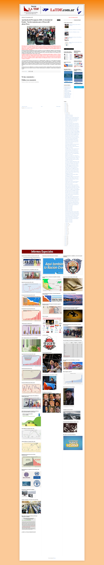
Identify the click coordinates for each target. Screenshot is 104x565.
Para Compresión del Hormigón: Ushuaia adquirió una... (72, 162)
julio (66, 227)
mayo (66, 229)
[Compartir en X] (31, 71)
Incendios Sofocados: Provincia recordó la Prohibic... (72, 140)
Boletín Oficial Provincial (68, 87)
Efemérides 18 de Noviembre (69, 173)
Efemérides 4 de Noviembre (68, 219)
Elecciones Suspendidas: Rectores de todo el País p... (71, 184)
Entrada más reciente (24, 106)
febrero (67, 233)
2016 (65, 238)
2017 (65, 237)
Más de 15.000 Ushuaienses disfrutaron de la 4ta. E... (72, 197)
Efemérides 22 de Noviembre (69, 154)
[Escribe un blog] (29, 71)
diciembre (67, 112)
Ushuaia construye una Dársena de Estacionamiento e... (72, 170)
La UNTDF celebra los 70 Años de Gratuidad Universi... (72, 148)
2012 (65, 243)
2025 (65, 104)
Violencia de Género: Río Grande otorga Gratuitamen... (72, 127)
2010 (65, 245)
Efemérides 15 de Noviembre (69, 180)
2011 (65, 244)
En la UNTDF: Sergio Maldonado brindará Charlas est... (72, 176)
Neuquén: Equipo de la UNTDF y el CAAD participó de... (72, 132)
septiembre (67, 224)
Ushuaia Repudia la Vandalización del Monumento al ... (72, 133)
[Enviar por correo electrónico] (28, 71)
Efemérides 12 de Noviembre (69, 195)
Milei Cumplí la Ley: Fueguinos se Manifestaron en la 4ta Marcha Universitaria (73, 30)
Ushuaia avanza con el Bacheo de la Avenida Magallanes (72, 189)
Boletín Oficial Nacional (68, 86)
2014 (65, 240)
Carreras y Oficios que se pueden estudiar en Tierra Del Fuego (75, 42)
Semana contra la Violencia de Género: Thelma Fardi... (72, 146)
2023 (65, 106)
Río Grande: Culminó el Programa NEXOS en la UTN (72, 134)
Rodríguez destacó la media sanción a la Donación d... (72, 155)
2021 (65, 109)
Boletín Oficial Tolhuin (67, 95)
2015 (65, 239)
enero (66, 234)
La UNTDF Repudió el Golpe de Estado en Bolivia (71, 174)
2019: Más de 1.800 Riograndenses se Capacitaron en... (72, 125)
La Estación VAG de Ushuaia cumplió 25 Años (71, 120)
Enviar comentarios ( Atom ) (28, 107)
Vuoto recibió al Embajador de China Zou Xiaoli (71, 216)
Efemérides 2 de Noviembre (68, 220)
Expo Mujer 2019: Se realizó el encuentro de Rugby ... (72, 191)
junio (66, 228)
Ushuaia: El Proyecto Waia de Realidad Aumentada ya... (72, 202)
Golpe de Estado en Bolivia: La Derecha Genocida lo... (72, 196)
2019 (65, 111)
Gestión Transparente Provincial (67, 89)
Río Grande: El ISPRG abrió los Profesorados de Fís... (72, 166)
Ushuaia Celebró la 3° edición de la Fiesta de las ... (71, 167)
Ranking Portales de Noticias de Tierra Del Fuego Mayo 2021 (75, 37)
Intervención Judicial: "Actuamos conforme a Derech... (72, 211)
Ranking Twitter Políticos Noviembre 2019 (70, 145)
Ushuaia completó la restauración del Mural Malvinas (72, 194)
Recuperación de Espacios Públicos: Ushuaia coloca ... (72, 177)
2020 (65, 110)
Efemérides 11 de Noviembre (69, 205)
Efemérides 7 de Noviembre (68, 209)
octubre (67, 223)
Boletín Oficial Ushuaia (67, 96)
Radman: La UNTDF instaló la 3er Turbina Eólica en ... (72, 119)
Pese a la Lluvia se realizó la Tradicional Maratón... (71, 138)
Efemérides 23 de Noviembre (69, 147)
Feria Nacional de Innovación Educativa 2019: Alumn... (72, 213)
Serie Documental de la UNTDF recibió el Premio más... (72, 198)
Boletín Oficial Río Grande (68, 93)
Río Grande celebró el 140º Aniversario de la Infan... (72, 163)
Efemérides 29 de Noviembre (69, 116)
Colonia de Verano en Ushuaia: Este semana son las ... (72, 141)
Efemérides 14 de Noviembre (69, 183)
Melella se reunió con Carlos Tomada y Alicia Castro (71, 130)
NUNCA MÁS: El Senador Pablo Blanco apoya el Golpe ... (72, 187)
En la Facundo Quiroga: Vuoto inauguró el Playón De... (72, 137)
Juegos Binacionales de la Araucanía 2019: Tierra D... (72, 169)
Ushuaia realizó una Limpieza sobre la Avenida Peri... (72, 152)
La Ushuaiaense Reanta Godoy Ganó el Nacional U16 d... (72, 126)
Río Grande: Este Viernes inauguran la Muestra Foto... (72, 118)
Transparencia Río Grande (68, 94)
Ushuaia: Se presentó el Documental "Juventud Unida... (72, 124)
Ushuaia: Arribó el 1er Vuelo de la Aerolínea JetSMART (72, 131)
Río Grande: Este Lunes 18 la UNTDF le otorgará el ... (72, 190)
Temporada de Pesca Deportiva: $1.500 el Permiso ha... (72, 217)
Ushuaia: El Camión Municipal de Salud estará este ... (72, 139)
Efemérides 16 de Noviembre (69, 175)
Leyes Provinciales (67, 92)
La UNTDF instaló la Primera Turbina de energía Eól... (72, 159)
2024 (65, 105)
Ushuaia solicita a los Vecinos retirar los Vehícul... (71, 182)
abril (66, 230)
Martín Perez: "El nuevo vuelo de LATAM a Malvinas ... (72, 153)
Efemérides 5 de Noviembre (68, 210)
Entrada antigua (58, 106)
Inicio (42, 106)
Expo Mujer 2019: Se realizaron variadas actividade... (72, 188)
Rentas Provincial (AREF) (68, 91)
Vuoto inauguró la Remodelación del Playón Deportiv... (72, 212)
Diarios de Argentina (79, 87)
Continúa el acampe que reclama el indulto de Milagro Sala (74, 25)
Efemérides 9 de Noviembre (68, 206)
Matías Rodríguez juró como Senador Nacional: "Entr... (72, 117)
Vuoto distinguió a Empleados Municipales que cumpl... (72, 161)
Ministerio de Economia (68, 90)
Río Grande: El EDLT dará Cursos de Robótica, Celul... (72, 203)
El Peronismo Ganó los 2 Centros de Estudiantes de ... (72, 204)
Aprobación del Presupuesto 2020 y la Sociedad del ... (72, 123)
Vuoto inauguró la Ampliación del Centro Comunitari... (72, 144)
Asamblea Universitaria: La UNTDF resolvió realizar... (72, 168)
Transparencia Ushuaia (67, 97)
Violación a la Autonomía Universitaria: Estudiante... (72, 218)
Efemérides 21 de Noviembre (69, 160)
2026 (65, 103)
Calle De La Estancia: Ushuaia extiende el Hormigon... (72, 181)
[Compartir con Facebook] (32, 71)
